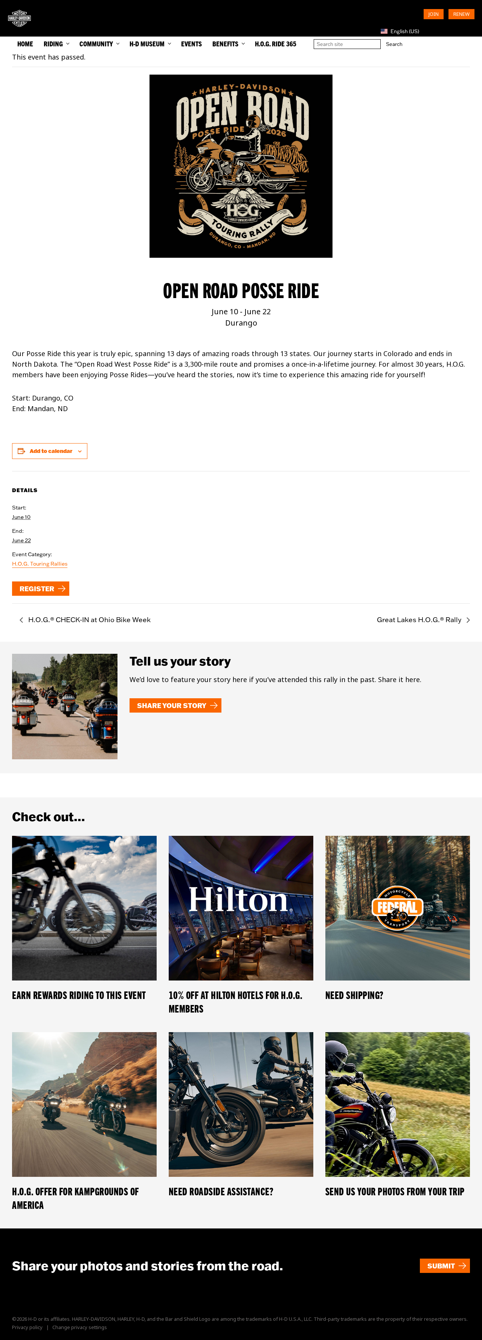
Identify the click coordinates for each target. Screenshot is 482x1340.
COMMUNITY (96, 43)
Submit (441, 1265)
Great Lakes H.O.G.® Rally (420, 619)
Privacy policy (27, 1327)
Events (191, 43)
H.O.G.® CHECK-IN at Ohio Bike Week (89, 619)
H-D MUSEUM (147, 43)
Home (25, 43)
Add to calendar (51, 450)
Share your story (171, 705)
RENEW (461, 14)
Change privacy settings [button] (79, 1327)
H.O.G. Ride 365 (275, 43)
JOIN (434, 14)
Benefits (225, 43)
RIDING (53, 43)
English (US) (404, 31)
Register (37, 588)
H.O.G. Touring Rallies (39, 563)
